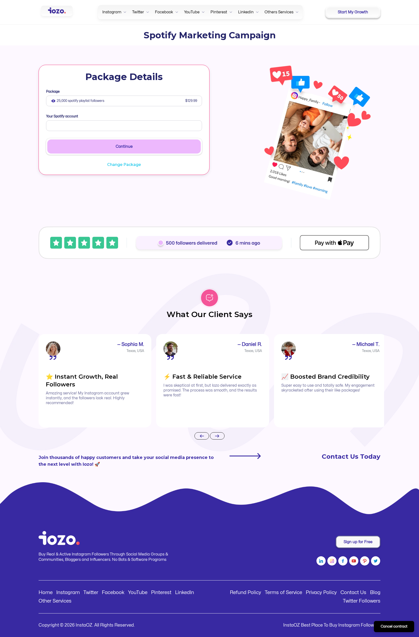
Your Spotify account (62, 116)
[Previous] (201, 436)
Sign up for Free (358, 542)
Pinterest (161, 592)
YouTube (137, 592)
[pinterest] (364, 562)
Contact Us (353, 592)
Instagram (68, 592)
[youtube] (353, 562)
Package (53, 91)
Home (46, 592)
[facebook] (342, 562)
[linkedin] (320, 562)
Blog (375, 592)
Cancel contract (394, 626)
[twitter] (375, 562)
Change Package (124, 164)
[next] (217, 436)
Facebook (113, 592)
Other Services (55, 601)
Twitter (90, 592)
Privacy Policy (321, 592)
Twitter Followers (361, 601)
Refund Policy (245, 592)
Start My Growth (353, 12)
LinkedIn (184, 592)
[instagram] (331, 562)
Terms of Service (283, 592)
